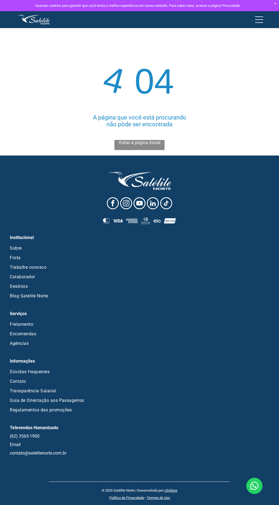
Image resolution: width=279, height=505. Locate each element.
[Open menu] (259, 20)
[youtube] (139, 204)
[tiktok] (166, 204)
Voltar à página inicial (139, 142)
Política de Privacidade (126, 498)
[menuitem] (139, 248)
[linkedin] (153, 204)
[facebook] (113, 204)
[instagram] (126, 204)
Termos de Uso (158, 498)
